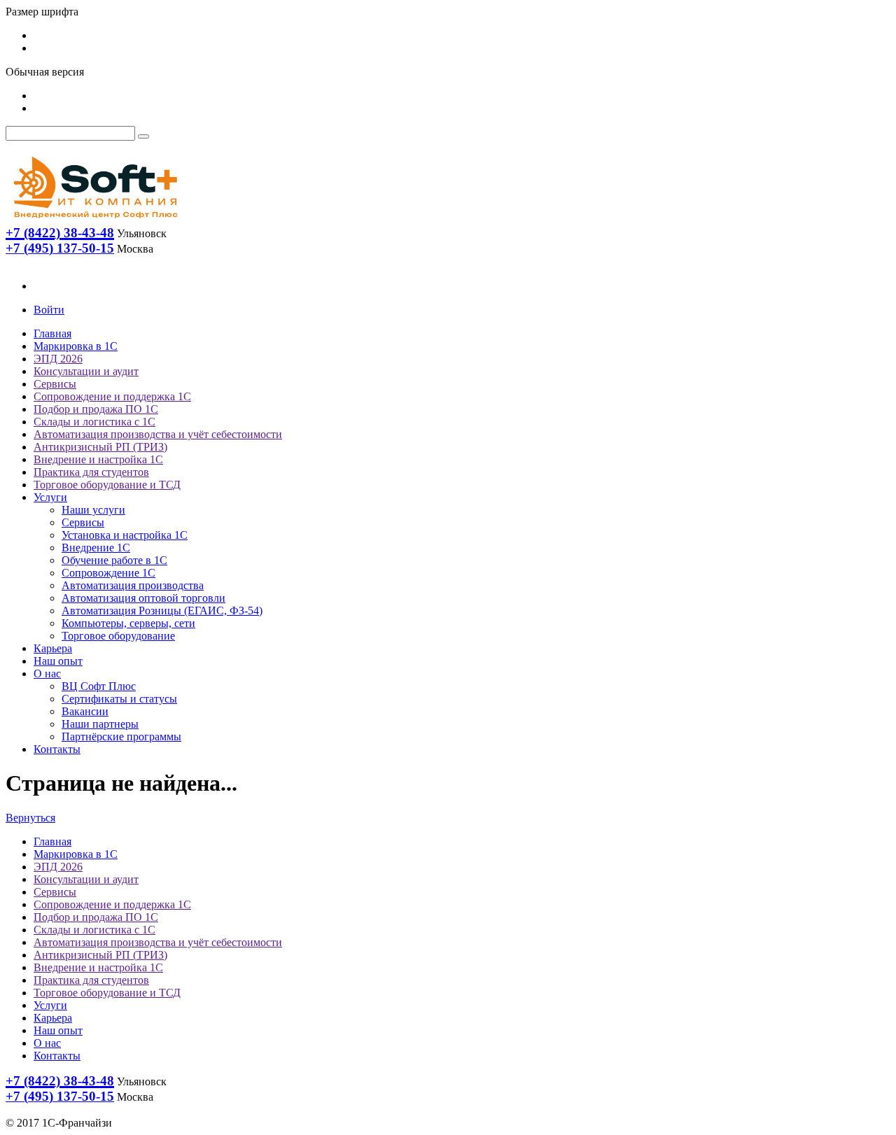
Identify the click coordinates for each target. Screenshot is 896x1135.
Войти (49, 310)
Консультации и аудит (86, 371)
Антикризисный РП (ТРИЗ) (100, 447)
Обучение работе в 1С (114, 560)
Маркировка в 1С (76, 346)
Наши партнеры (100, 724)
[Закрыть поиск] (143, 136)
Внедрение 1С (96, 548)
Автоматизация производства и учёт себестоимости (158, 434)
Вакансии (85, 711)
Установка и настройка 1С (125, 535)
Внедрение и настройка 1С (98, 459)
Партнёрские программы (121, 736)
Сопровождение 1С (108, 573)
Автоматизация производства (133, 585)
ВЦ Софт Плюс (99, 686)
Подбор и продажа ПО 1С (96, 409)
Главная (52, 333)
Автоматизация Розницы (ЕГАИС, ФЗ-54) (162, 610)
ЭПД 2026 (58, 359)
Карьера (53, 648)
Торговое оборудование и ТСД (107, 485)
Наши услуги (93, 510)
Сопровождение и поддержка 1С (112, 396)
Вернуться (30, 818)
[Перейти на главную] (94, 221)
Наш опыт (58, 661)
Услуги (50, 497)
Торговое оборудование (118, 636)
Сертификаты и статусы (119, 699)
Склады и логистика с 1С (94, 422)
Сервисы (55, 384)
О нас (47, 673)
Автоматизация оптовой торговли (143, 598)
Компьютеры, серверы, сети (128, 623)
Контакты (57, 749)
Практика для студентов (91, 472)
